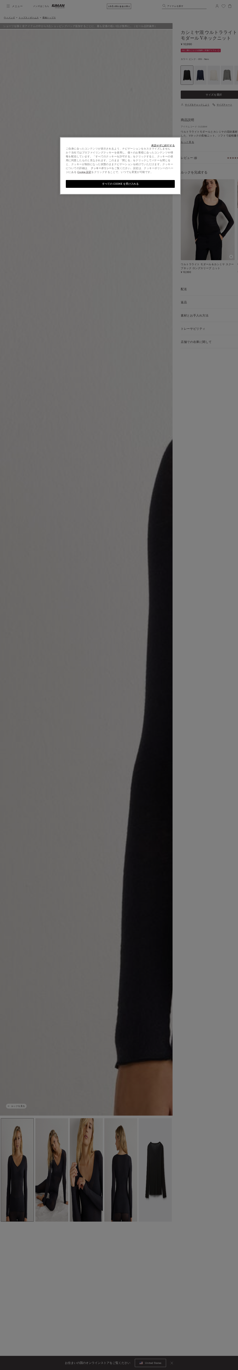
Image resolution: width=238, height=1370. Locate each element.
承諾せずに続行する (163, 145)
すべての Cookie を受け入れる (120, 183)
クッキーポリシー (101, 168)
